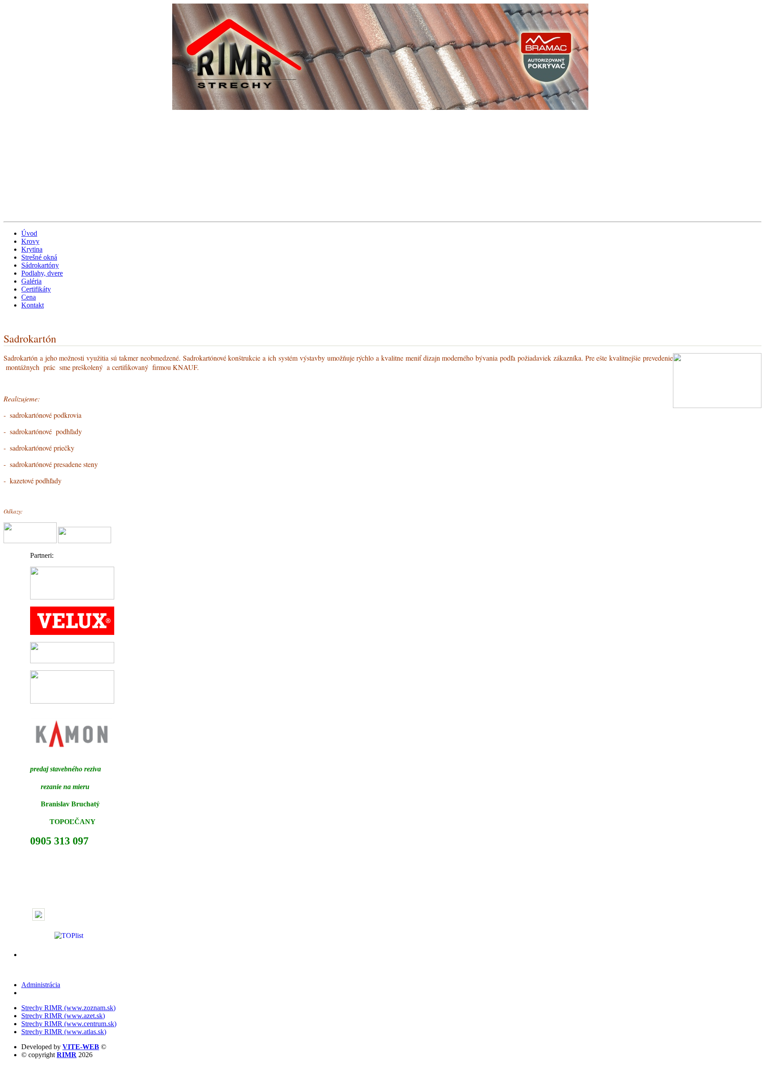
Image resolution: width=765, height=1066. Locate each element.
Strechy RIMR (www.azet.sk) (63, 1015)
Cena (28, 297)
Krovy (30, 241)
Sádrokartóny (40, 265)
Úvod (29, 233)
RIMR (67, 1054)
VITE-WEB (80, 1046)
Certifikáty (36, 289)
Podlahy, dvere (42, 273)
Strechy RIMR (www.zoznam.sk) (68, 1008)
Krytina (31, 249)
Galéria (31, 281)
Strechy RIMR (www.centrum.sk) (68, 1023)
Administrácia (40, 984)
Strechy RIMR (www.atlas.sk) (63, 1031)
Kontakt (32, 305)
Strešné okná (39, 257)
